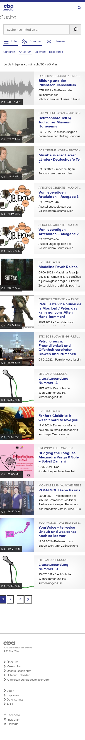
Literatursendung (53, 374)
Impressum (13, 695)
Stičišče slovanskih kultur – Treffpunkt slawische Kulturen (60, 336)
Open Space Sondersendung (60, 76)
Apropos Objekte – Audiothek (60, 188)
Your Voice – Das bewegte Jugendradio (60, 523)
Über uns (12, 662)
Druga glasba (49, 262)
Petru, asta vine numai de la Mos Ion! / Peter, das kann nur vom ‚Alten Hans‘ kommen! (60, 311)
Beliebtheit (56, 52)
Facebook (13, 715)
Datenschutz (14, 699)
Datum (27, 52)
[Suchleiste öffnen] (79, 8)
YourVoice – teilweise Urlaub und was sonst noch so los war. (57, 532)
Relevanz (40, 52)
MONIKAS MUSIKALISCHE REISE (60, 485)
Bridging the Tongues (56, 448)
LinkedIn (12, 724)
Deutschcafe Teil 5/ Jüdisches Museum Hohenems (55, 122)
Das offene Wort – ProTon (59, 113)
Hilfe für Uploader (17, 675)
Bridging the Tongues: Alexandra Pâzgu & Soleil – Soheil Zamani (59, 457)
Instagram (13, 719)
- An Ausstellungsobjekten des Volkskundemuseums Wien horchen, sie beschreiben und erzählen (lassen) (57, 211)
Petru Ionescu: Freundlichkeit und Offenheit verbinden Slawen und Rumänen (57, 348)
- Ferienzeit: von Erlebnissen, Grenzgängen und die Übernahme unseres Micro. (58, 546)
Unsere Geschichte (18, 671)
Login (10, 690)
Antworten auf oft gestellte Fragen (28, 679)
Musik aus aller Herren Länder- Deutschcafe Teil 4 (60, 160)
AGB (9, 704)
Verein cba (13, 666)
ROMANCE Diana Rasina (59, 490)
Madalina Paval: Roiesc (58, 267)
